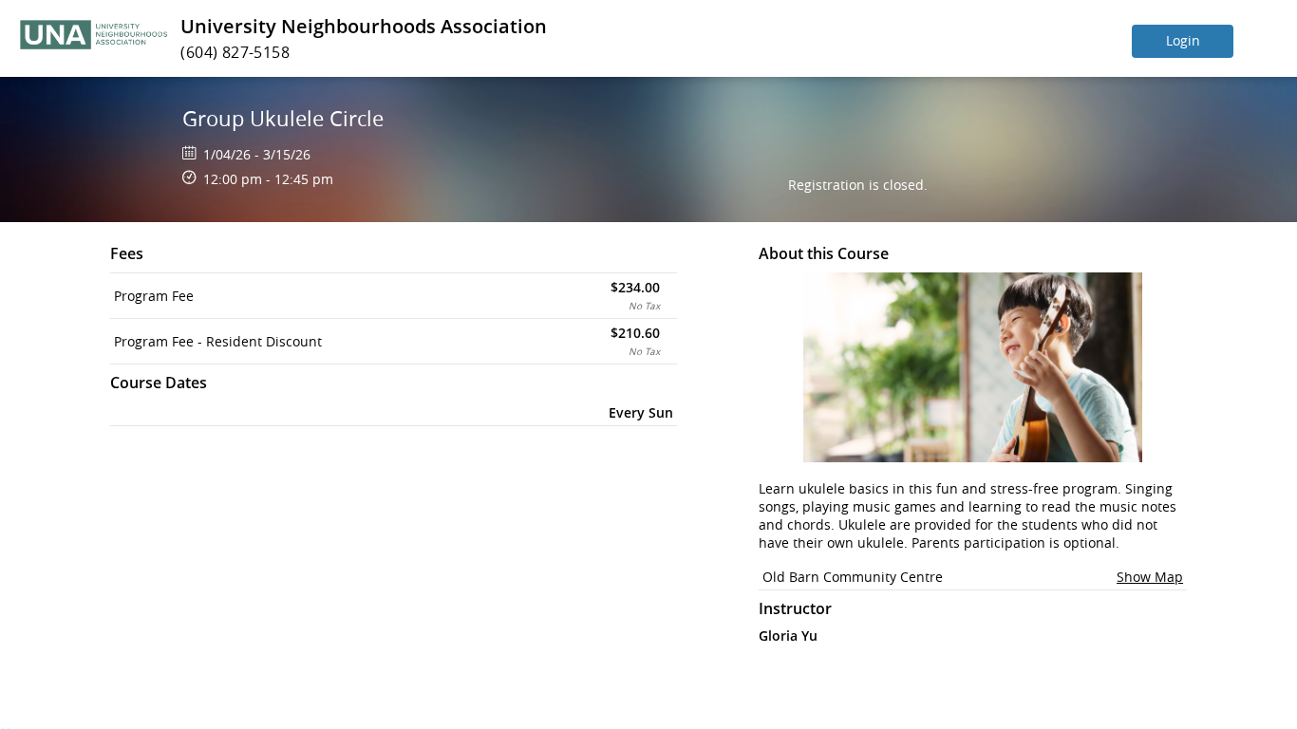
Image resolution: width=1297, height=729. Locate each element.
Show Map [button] (1150, 577)
